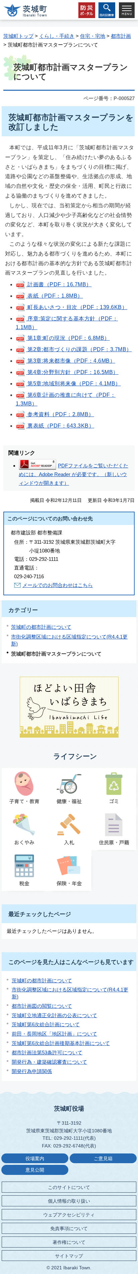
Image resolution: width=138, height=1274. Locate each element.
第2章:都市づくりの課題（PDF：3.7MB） (79, 349)
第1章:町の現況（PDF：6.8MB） (68, 338)
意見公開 (34, 1170)
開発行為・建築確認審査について (49, 1062)
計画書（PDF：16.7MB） (59, 284)
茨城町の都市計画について (41, 627)
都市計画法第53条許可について (47, 1052)
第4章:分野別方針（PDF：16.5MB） (72, 372)
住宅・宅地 (92, 36)
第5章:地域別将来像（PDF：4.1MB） (73, 383)
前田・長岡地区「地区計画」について (54, 1034)
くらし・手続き (56, 36)
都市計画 (121, 36)
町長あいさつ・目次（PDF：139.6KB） (76, 307)
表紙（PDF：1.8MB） (54, 296)
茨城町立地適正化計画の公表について (54, 1015)
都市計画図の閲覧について (42, 1006)
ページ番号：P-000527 (109, 98)
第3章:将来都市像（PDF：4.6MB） (70, 361)
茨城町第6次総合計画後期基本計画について (61, 1043)
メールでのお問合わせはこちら (57, 585)
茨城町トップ (18, 36)
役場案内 (34, 1158)
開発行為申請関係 (32, 1071)
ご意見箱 (103, 1158)
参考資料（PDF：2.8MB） (60, 414)
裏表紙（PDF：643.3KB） (60, 426)
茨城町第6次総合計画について (46, 1024)
